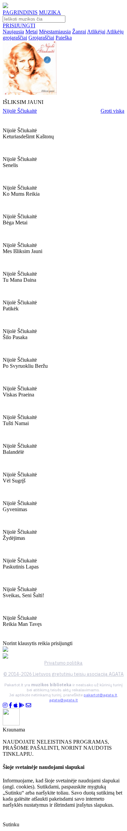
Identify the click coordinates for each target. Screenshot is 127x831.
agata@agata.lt (63, 699)
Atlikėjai (96, 31)
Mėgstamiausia (55, 31)
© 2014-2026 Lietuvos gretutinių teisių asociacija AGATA (63, 674)
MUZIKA (50, 12)
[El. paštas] (28, 705)
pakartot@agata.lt (100, 694)
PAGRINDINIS (20, 12)
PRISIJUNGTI (19, 25)
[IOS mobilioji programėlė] (16, 705)
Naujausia (13, 31)
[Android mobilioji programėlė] (21, 705)
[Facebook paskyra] (10, 705)
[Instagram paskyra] (5, 705)
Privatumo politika (63, 663)
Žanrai (79, 31)
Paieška (64, 37)
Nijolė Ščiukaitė (20, 111)
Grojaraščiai (41, 37)
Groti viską (112, 111)
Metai (31, 31)
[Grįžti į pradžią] (5, 6)
